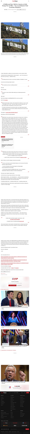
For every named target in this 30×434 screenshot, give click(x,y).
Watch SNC (21, 416)
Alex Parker (5, 9)
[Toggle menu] (1, 1)
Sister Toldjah (21, 406)
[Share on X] (17, 9)
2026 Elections (12, 397)
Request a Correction (14, 431)
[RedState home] (4, 392)
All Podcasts (2, 417)
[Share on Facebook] (20, 9)
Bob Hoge (3, 309)
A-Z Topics (12, 395)
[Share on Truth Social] (19, 9)
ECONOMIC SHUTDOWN (4, 274)
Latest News (2, 398)
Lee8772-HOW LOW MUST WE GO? (12, 112)
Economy (12, 401)
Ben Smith (3, 327)
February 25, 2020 (23, 157)
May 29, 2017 (22, 221)
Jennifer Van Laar (22, 398)
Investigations (2, 401)
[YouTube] (17, 392)
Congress (12, 398)
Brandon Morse (22, 402)
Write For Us (12, 417)
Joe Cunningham (22, 401)
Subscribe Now (19, 285)
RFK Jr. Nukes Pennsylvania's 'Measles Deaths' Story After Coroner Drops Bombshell (13, 383)
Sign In (22, 392)
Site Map (18, 431)
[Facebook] (16, 392)
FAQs (24, 392)
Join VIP (27, 392)
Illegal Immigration (13, 406)
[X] (13, 392)
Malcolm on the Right (3, 412)
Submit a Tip (12, 416)
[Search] (28, 1)
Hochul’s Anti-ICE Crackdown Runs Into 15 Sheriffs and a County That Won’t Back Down (14, 326)
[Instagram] (14, 392)
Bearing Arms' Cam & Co (4, 416)
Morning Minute (3, 402)
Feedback (10, 431)
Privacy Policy (6, 431)
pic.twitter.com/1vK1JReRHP (15, 219)
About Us (12, 412)
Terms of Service (2, 431)
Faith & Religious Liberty (13, 402)
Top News (2, 397)
